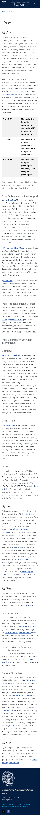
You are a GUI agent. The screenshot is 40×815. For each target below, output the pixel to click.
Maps (3, 804)
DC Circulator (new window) (18, 632)
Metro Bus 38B (27, 626)
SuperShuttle (10, 94)
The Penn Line (8, 425)
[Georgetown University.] (4, 2)
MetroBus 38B (16, 320)
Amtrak (29, 514)
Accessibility (27, 804)
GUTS (4, 320)
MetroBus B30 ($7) (10, 355)
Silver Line (7, 280)
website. (29, 605)
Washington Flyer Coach (14, 248)
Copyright (10, 804)
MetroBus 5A (9, 200)
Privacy (18, 804)
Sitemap (25, 806)
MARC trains (18, 547)
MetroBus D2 (20, 695)
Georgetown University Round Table (19, 4)
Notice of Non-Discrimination (11, 806)
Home (4, 11)
